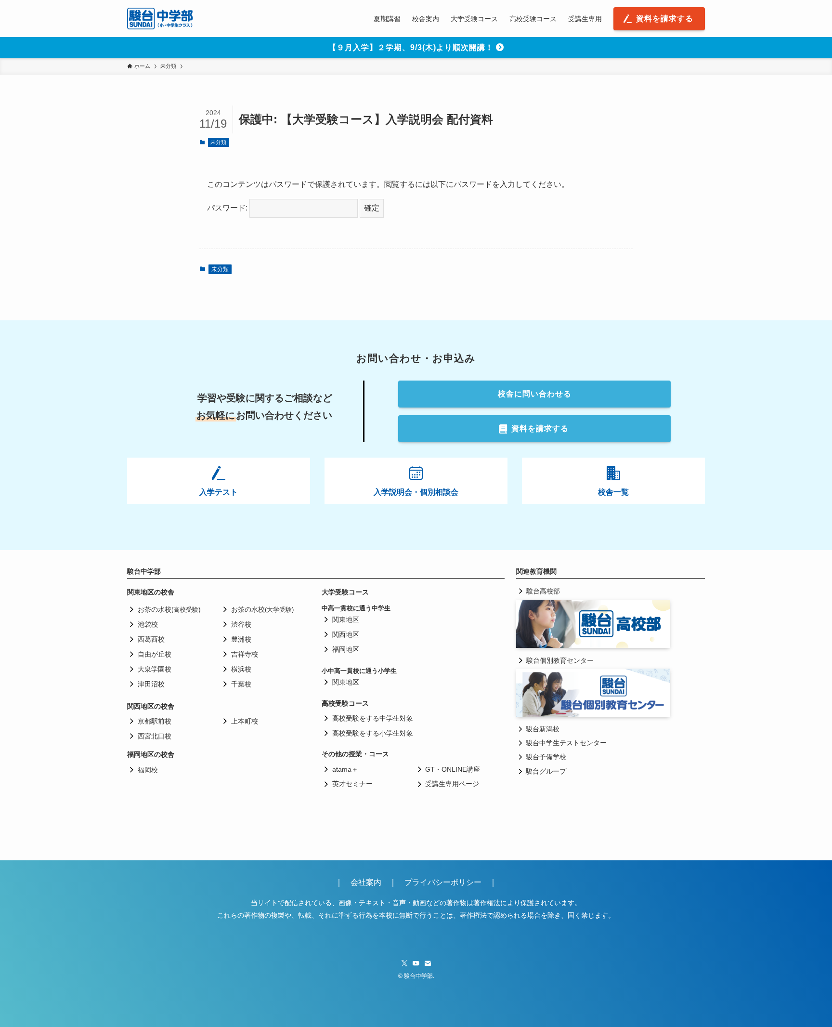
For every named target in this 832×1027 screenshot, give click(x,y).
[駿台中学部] (160, 18)
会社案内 (370, 882)
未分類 (218, 142)
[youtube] (416, 963)
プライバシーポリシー (443, 882)
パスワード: (228, 208)
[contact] (427, 963)
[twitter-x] (404, 963)
